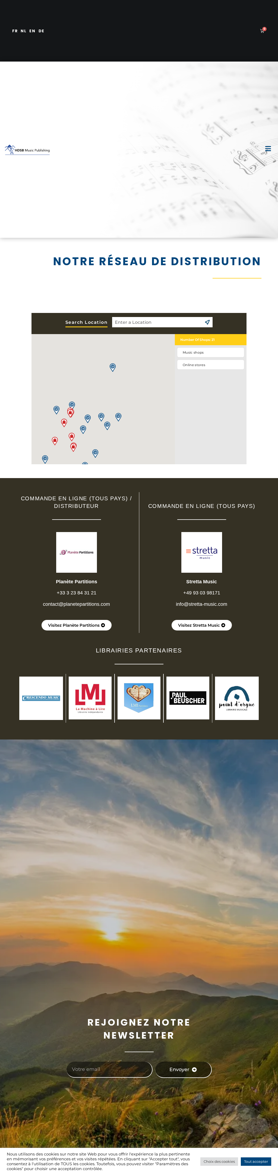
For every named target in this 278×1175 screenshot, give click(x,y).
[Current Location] (207, 322)
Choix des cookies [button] (219, 1161)
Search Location (86, 322)
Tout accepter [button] (256, 1161)
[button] (54, 441)
